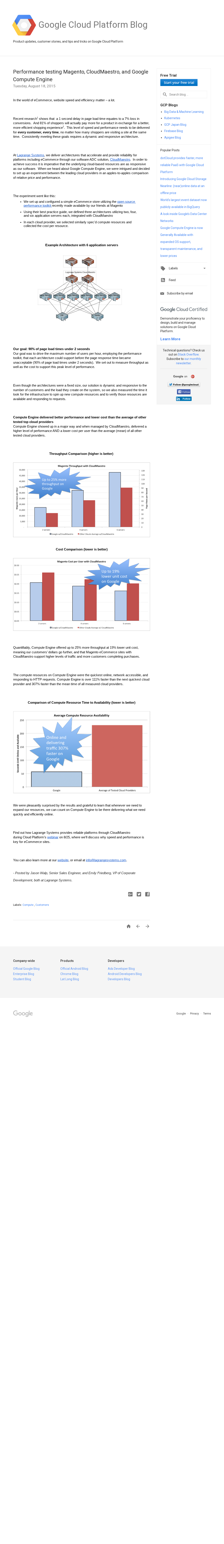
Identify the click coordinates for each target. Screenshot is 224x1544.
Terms (207, 1013)
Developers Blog (119, 979)
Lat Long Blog (69, 979)
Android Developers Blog (125, 974)
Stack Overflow (188, 354)
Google (181, 1013)
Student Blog (22, 979)
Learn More (170, 339)
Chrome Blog (69, 974)
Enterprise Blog (23, 974)
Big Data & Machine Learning (184, 111)
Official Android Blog (74, 968)
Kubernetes (172, 118)
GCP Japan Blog (175, 124)
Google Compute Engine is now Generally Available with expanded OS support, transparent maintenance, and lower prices (181, 242)
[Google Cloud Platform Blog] (93, 35)
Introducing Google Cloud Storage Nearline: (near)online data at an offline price (183, 186)
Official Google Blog (26, 968)
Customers (42, 904)
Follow (186, 392)
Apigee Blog (172, 137)
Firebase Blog (173, 131)
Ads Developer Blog (121, 968)
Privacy (195, 1013)
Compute (28, 904)
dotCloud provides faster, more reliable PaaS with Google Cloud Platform (182, 165)
